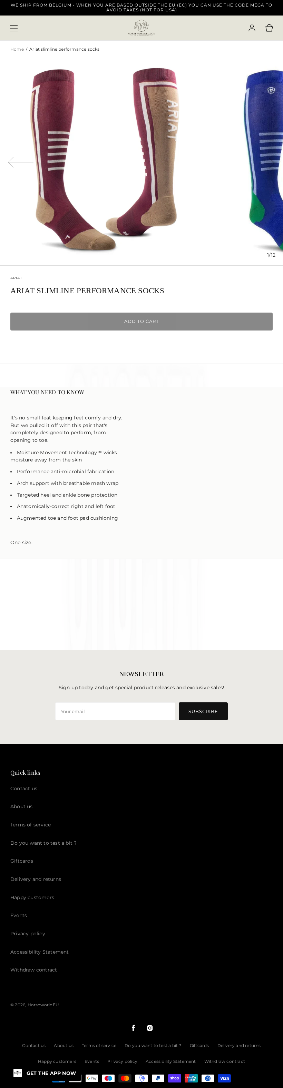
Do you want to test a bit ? (153, 1045)
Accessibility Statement (171, 1061)
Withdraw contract (224, 1061)
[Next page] (262, 162)
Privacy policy (122, 1061)
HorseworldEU (43, 1004)
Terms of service (99, 1045)
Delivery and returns (239, 1045)
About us (64, 1045)
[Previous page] (21, 162)
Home (17, 49)
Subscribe (203, 711)
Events (92, 1061)
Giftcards (199, 1045)
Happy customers (57, 1061)
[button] (13, 28)
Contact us (34, 1045)
